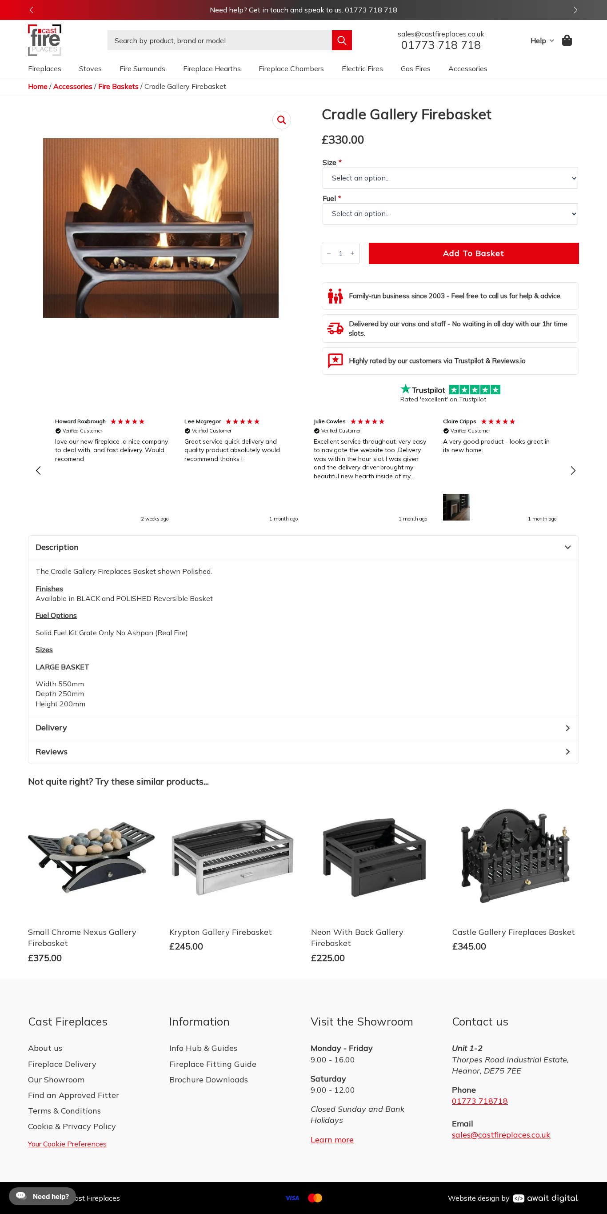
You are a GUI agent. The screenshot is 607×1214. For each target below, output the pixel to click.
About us (45, 1048)
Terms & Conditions (64, 1111)
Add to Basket (473, 253)
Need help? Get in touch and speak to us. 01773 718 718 (303, 9)
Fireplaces (44, 68)
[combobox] (220, 40)
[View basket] (567, 40)
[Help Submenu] (550, 40)
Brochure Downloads (208, 1079)
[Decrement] (329, 253)
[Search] (342, 40)
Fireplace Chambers (291, 68)
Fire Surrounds (142, 68)
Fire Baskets (118, 86)
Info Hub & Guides (203, 1048)
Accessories (467, 68)
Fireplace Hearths (212, 68)
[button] (31, 10)
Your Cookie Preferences (67, 1143)
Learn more (332, 1139)
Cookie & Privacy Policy (72, 1126)
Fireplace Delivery (62, 1064)
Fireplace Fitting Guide (212, 1064)
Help (538, 40)
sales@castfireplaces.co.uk (501, 1135)
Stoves (90, 68)
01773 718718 (480, 1101)
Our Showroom (56, 1079)
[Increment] (352, 253)
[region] (305, 471)
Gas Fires (416, 68)
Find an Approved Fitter (73, 1095)
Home (38, 86)
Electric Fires (362, 68)
